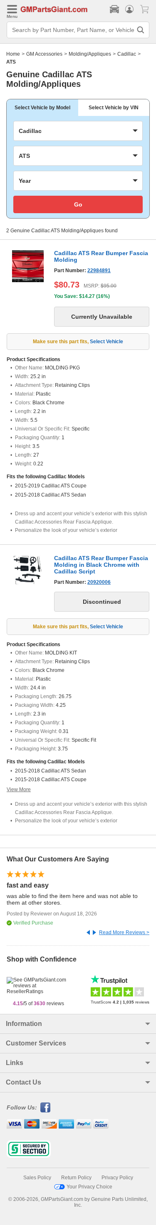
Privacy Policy (117, 1178)
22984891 (99, 270)
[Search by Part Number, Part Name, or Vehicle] (141, 30)
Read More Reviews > (124, 932)
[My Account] (129, 9)
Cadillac (126, 54)
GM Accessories (44, 54)
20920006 (99, 582)
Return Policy (76, 1178)
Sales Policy (37, 1178)
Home (13, 54)
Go (78, 204)
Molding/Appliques (90, 54)
